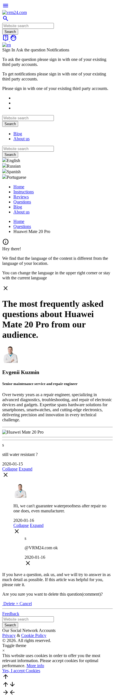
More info (35, 665)
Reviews (21, 196)
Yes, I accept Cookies (21, 670)
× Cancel (24, 603)
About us (21, 138)
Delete (9, 603)
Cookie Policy (33, 635)
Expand (25, 469)
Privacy (9, 635)
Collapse (10, 469)
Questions (22, 201)
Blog (17, 133)
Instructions (23, 191)
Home (18, 186)
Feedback (10, 613)
